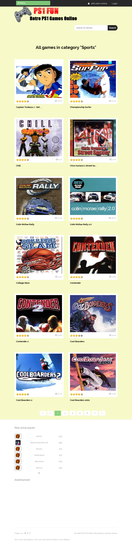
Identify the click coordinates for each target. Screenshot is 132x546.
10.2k (114, 335)
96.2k (113, 218)
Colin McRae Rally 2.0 (81, 224)
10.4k (114, 101)
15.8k (60, 335)
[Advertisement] (38, 464)
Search (112, 28)
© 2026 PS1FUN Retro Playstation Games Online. (96, 533)
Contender (75, 283)
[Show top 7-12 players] (39, 473)
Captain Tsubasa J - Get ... (29, 107)
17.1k (114, 159)
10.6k (114, 394)
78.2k (59, 101)
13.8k (114, 277)
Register (116, 3)
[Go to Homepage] (46, 20)
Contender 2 (22, 341)
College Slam (23, 283)
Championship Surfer (80, 107)
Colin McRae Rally (25, 224)
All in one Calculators (24, 539)
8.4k (60, 159)
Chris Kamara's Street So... (83, 165)
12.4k (60, 277)
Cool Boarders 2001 (80, 400)
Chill (18, 165)
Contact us (55, 539)
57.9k (59, 218)
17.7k (60, 394)
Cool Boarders (77, 341)
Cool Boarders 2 (24, 400)
